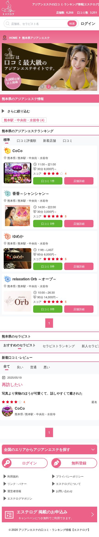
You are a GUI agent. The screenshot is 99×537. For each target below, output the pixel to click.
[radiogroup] (53, 173)
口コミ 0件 (48, 223)
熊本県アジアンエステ (36, 38)
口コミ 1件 (48, 181)
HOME (13, 38)
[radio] (45, 173)
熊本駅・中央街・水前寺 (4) (24, 120)
